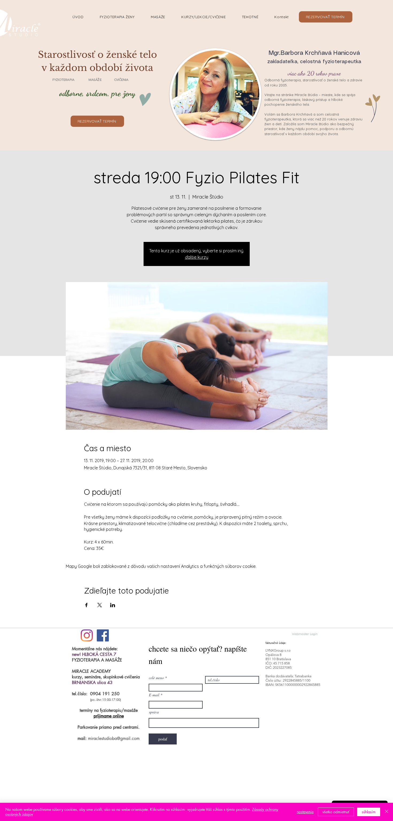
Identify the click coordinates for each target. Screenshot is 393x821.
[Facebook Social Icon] (103, 635)
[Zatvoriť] (386, 812)
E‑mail (154, 695)
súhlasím (369, 811)
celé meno (156, 678)
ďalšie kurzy (196, 257)
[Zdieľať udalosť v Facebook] (86, 605)
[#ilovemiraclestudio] (87, 635)
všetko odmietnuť (335, 811)
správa (154, 712)
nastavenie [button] (305, 811)
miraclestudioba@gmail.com (114, 738)
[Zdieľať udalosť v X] (99, 605)
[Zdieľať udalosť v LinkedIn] (112, 605)
